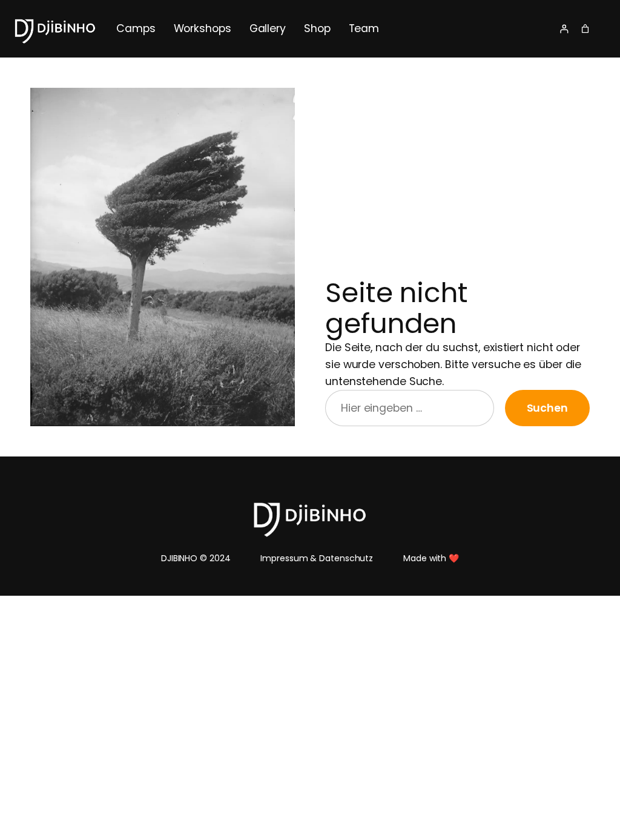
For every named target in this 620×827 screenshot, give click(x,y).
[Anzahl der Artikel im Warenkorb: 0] (585, 28)
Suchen (547, 408)
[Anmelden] (564, 28)
